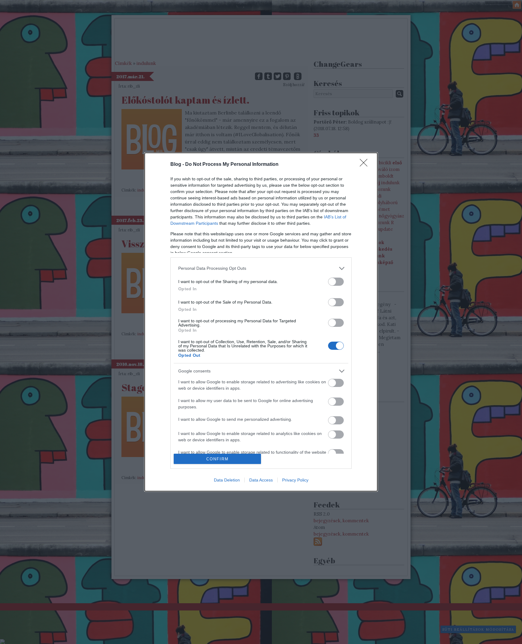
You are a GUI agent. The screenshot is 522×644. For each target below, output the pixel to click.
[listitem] (261, 268)
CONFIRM (217, 459)
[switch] (336, 282)
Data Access (261, 480)
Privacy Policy (295, 480)
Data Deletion (227, 480)
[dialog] (261, 322)
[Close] (365, 164)
